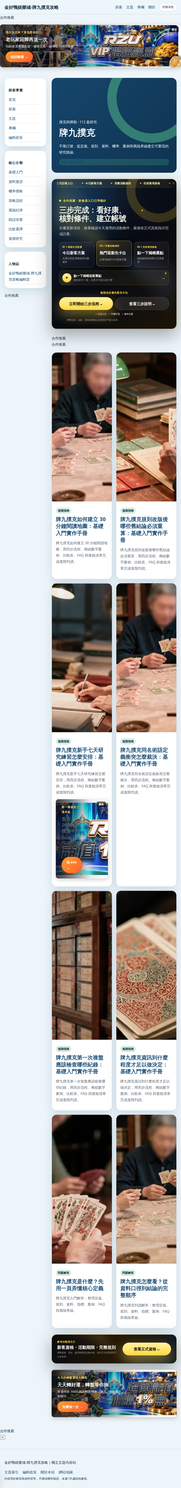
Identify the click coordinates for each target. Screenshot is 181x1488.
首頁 (12, 99)
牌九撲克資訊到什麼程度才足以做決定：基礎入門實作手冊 (144, 1064)
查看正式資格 (147, 1348)
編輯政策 (16, 137)
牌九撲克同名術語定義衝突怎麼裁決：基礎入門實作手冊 (144, 756)
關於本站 (48, 1472)
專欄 (140, 7)
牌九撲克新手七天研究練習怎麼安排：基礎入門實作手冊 (80, 756)
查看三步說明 (142, 303)
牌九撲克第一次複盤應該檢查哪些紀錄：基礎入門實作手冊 (80, 1064)
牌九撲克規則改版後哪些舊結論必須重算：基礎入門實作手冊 (144, 529)
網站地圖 (66, 1472)
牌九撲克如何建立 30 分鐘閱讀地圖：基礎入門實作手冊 (81, 525)
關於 (151, 7)
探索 (118, 7)
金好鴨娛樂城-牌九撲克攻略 (31, 7)
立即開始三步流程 (86, 303)
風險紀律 (16, 210)
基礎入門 (16, 172)
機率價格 (16, 191)
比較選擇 (16, 229)
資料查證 (16, 181)
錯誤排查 (16, 219)
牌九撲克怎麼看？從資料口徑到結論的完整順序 (144, 1288)
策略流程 (16, 200)
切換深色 (168, 7)
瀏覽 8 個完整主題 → (74, 162)
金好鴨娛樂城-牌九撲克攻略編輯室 (25, 276)
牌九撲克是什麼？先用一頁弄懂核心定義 (80, 1285)
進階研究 (16, 238)
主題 (129, 7)
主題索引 (11, 1472)
